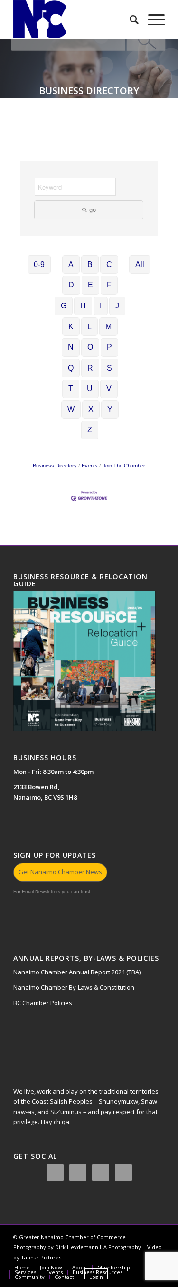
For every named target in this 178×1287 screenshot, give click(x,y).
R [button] (90, 368)
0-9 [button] (39, 264)
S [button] (109, 368)
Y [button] (109, 409)
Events (90, 465)
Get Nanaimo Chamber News (60, 872)
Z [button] (89, 430)
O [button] (90, 347)
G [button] (63, 306)
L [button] (89, 327)
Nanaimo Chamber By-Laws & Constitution (73, 987)
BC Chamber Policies (42, 1003)
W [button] (71, 409)
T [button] (70, 388)
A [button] (71, 264)
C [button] (109, 264)
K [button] (71, 327)
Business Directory (55, 465)
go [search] (92, 209)
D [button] (71, 285)
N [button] (71, 347)
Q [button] (71, 368)
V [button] (109, 388)
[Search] (129, 19)
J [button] (117, 306)
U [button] (90, 388)
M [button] (108, 327)
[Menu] (152, 19)
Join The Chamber (124, 465)
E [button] (90, 285)
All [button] (139, 264)
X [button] (91, 409)
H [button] (83, 306)
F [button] (109, 285)
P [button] (109, 347)
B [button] (90, 264)
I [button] (101, 306)
